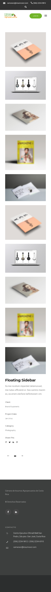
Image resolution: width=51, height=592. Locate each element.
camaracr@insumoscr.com (17, 3)
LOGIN (35, 16)
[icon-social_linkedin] (16, 512)
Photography (10, 430)
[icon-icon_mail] (5, 3)
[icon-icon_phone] (32, 3)
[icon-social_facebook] (9, 512)
